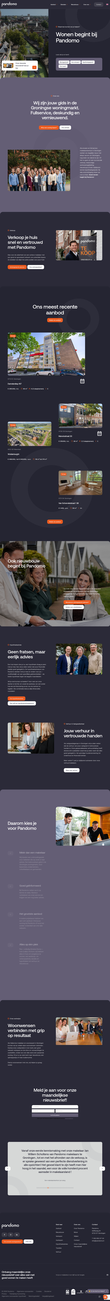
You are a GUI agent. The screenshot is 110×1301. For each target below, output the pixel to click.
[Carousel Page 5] (43, 1187)
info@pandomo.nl (98, 1241)
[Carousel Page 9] (49, 1187)
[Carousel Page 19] (65, 1187)
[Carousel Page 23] (71, 1187)
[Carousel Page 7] (46, 1187)
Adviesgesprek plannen (17, 267)
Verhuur (58, 1252)
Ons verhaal (65, 127)
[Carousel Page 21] (68, 1187)
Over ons (86, 4)
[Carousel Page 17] (62, 1187)
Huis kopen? (63, 66)
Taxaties (59, 1248)
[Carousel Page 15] (58, 1187)
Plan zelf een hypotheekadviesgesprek (22, 703)
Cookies (39, 1291)
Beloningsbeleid (34, 1296)
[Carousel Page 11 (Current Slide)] (52, 1187)
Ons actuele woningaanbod (12, 1241)
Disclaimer (47, 1291)
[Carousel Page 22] (69, 1187)
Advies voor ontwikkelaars (74, 607)
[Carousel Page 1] (37, 1187)
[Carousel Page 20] (66, 1187)
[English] (107, 4)
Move (76, 1232)
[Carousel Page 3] (40, 1187)
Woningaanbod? (64, 62)
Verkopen (59, 1236)
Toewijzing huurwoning (17, 1294)
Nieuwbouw (74, 4)
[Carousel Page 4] (41, 1187)
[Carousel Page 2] (38, 1187)
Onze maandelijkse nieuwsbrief (80, 1245)
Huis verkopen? (75, 62)
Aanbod (53, 4)
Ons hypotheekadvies (16, 698)
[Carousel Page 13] (55, 1187)
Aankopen (59, 1240)
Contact (98, 4)
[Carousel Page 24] (72, 1187)
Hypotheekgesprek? (88, 62)
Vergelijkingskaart (48, 1296)
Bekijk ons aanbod (55, 320)
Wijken (76, 1236)
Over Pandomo (79, 1228)
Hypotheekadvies (62, 1244)
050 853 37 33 (98, 1238)
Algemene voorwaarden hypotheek (14, 1296)
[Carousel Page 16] (60, 1187)
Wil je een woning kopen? (49, 127)
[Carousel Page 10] (51, 1187)
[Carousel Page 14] (57, 1187)
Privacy (4, 1294)
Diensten (63, 4)
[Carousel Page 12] (54, 1187)
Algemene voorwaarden (25, 1291)
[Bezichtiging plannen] (82, 381)
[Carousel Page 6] (45, 1187)
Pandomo (10, 1291)
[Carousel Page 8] (48, 1187)
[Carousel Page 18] (63, 1187)
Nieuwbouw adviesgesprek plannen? (77, 602)
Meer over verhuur (71, 770)
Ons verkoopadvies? (35, 267)
